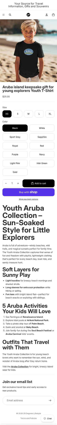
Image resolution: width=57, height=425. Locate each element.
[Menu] (3, 14)
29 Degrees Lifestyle (32, 413)
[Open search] (10, 14)
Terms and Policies (28, 418)
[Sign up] (50, 400)
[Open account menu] (46, 14)
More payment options (28, 199)
